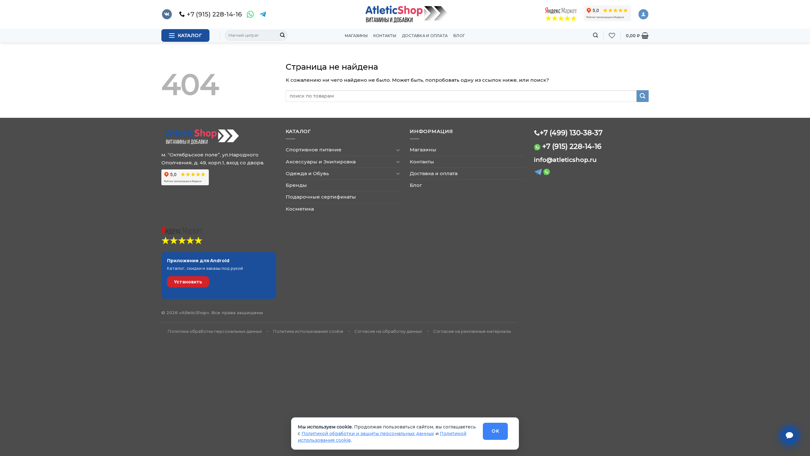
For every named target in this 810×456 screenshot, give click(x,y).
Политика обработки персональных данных (215, 331)
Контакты (384, 35)
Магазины (356, 35)
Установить (188, 282)
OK (495, 431)
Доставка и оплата (425, 35)
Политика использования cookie (308, 331)
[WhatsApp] (250, 14)
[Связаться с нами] (789, 435)
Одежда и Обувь (307, 173)
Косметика (300, 209)
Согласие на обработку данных (388, 331)
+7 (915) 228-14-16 (571, 146)
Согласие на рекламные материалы (472, 331)
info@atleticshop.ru (565, 159)
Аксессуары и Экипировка (321, 162)
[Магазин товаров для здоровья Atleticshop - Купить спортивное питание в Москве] (405, 14)
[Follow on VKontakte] (167, 14)
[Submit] (282, 35)
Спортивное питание (313, 150)
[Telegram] (263, 14)
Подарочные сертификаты (321, 197)
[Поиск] (595, 35)
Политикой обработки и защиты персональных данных (368, 433)
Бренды (296, 185)
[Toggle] (398, 150)
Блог (459, 35)
